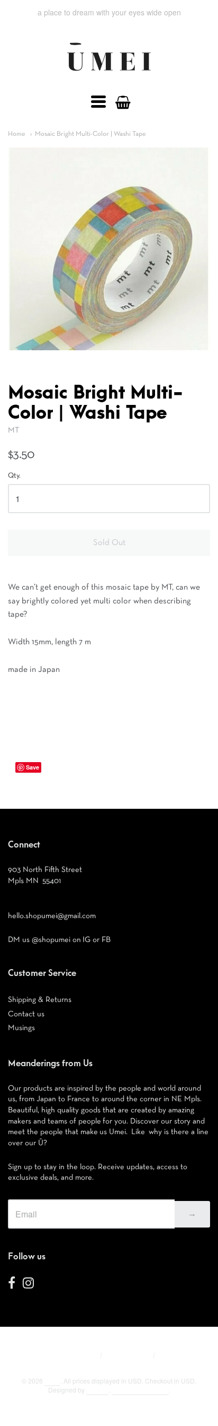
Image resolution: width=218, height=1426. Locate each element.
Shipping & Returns (39, 1000)
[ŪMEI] (109, 74)
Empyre (97, 1389)
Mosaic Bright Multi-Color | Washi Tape (90, 134)
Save (32, 767)
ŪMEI (52, 1380)
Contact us (26, 1014)
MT (13, 430)
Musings (21, 1028)
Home (16, 134)
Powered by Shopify (140, 1389)
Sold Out (109, 543)
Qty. (14, 475)
